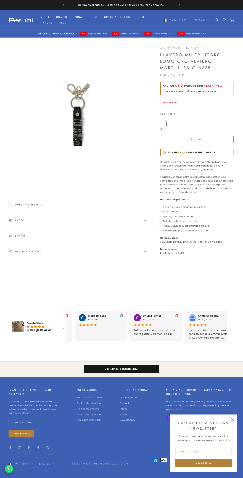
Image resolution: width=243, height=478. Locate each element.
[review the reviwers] (119, 315)
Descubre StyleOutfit (89, 420)
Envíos (123, 414)
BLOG (63, 22)
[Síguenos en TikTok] (38, 448)
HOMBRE (62, 17)
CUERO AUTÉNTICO (117, 17)
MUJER (45, 17)
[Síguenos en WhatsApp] (47, 448)
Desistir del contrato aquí (121, 369)
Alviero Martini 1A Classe (180, 48)
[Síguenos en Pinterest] (29, 448)
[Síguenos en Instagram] (19, 448)
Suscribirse (203, 462)
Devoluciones (128, 420)
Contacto (125, 403)
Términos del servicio (89, 397)
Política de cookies (88, 408)
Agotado (196, 139)
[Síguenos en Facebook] (10, 448)
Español (200, 20)
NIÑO (93, 17)
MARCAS (46, 22)
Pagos (123, 408)
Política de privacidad (89, 403)
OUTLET (143, 17)
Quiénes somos (129, 397)
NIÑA (78, 17)
